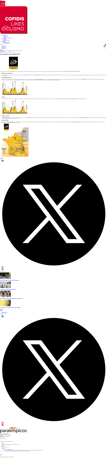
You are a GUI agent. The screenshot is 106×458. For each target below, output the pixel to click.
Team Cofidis (3, 47)
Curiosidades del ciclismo (6, 40)
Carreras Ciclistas (4, 50)
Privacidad (3, 448)
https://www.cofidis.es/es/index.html (4, 436)
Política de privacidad (4, 312)
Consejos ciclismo (4, 41)
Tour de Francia (5, 35)
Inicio (0, 50)
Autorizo (8, 449)
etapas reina (97, 79)
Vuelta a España (5, 36)
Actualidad (4, 39)
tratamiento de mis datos (10, 450)
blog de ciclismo (20, 71)
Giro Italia (4, 37)
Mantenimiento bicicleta (6, 42)
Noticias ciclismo (4, 38)
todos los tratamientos (9, 449)
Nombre (3, 445)
